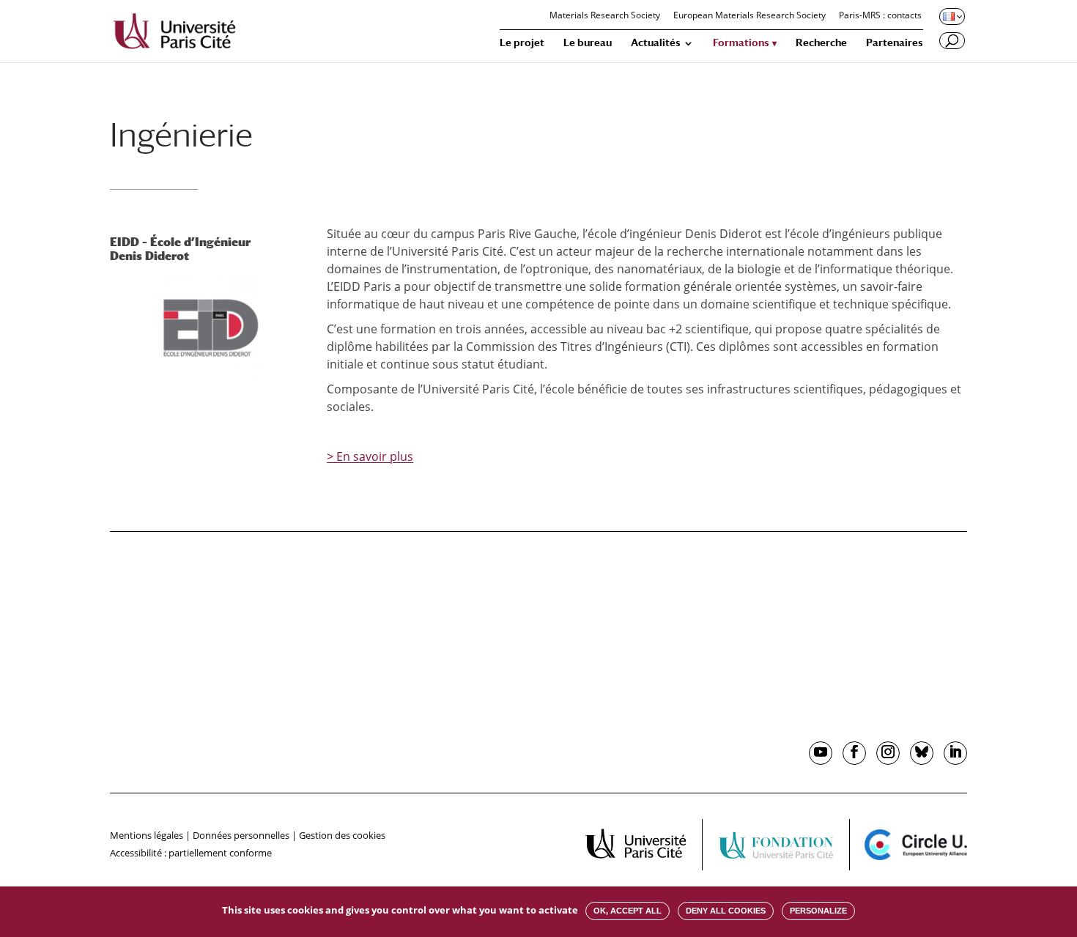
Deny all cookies (726, 910)
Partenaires (894, 42)
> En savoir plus (370, 456)
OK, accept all (627, 910)
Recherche (821, 42)
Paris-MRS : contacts (880, 16)
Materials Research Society (604, 16)
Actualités (656, 42)
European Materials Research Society (749, 16)
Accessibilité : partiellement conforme (191, 852)
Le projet (522, 42)
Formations (741, 42)
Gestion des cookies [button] (342, 835)
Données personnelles (241, 835)
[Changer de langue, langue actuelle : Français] (951, 16)
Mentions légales (146, 835)
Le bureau (587, 42)
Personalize (818, 910)
